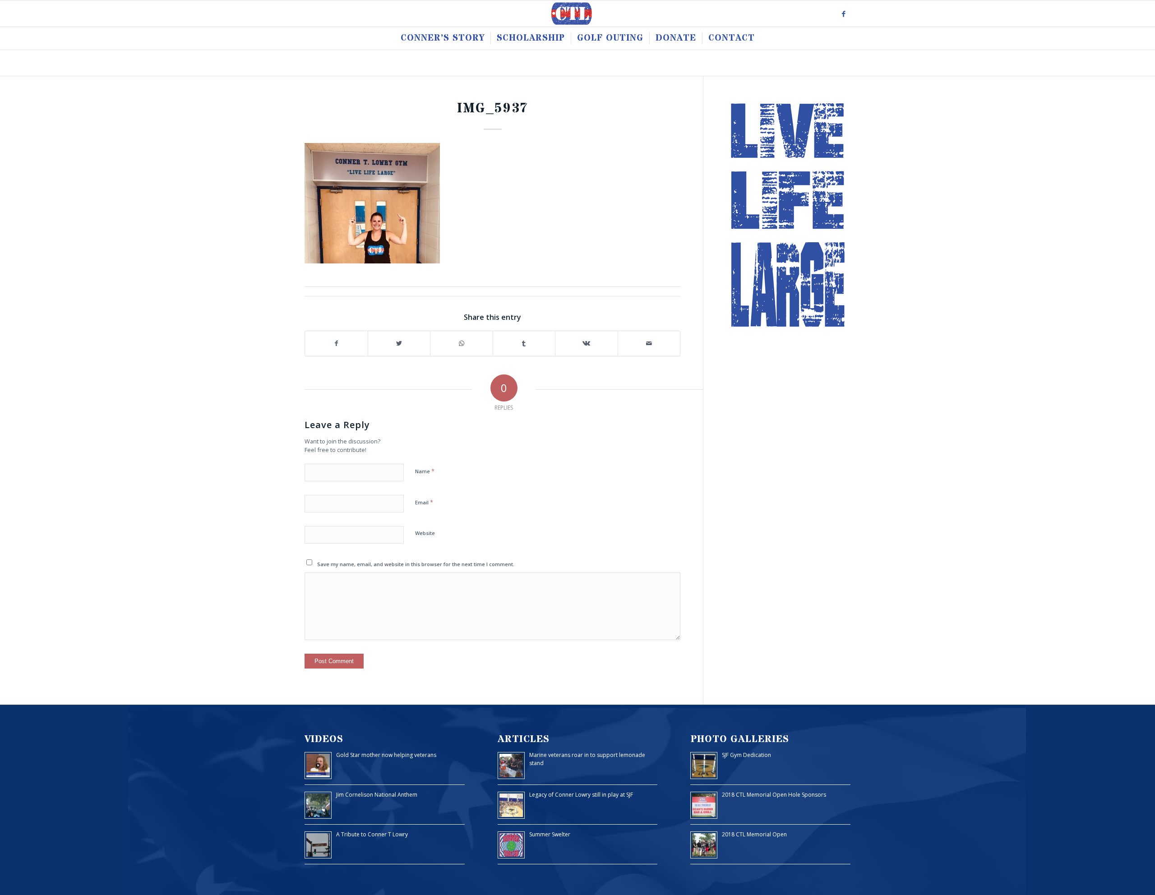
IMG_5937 (492, 108)
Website (425, 533)
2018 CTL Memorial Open (754, 834)
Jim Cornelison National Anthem (376, 794)
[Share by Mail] (649, 343)
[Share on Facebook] (336, 343)
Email (424, 502)
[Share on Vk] (586, 343)
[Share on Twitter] (399, 343)
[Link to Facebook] (843, 13)
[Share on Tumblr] (524, 343)
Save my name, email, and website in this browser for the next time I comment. (415, 564)
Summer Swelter (549, 834)
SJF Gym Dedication (746, 755)
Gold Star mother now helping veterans (386, 755)
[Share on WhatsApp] (461, 343)
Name (424, 471)
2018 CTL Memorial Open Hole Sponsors (774, 794)
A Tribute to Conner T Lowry (372, 834)
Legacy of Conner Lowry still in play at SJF (581, 794)
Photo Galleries (739, 739)
